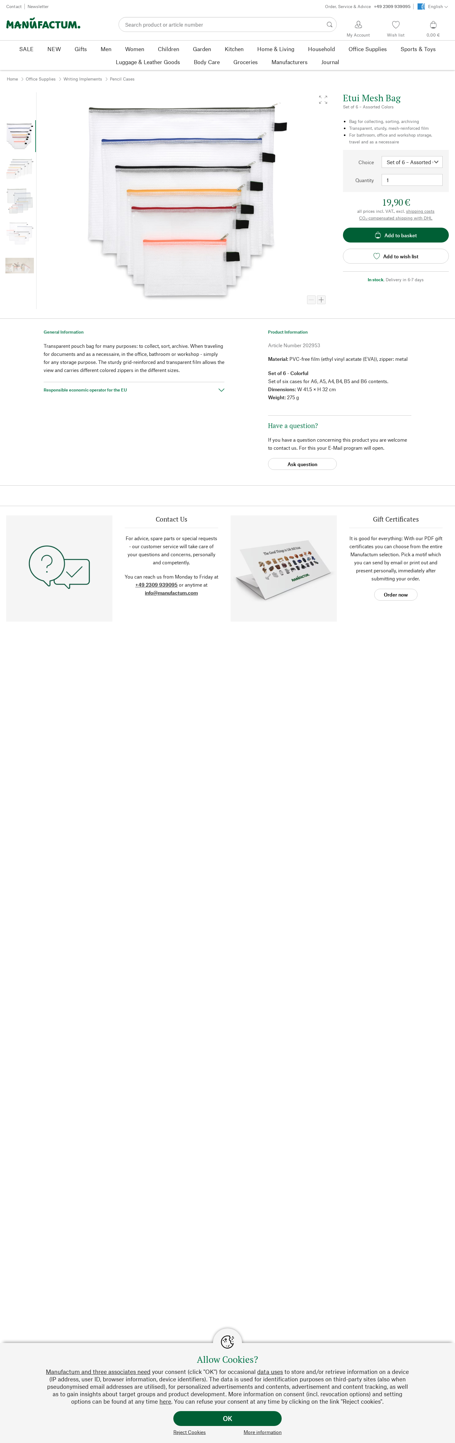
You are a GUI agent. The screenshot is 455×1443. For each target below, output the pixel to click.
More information (263, 1432)
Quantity (364, 180)
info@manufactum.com (171, 593)
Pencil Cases (122, 78)
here (165, 1401)
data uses (270, 1371)
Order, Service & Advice (367, 6)
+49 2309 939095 (156, 585)
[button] (323, 99)
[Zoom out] (311, 299)
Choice (366, 162)
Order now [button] (396, 594)
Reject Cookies (189, 1432)
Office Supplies (41, 78)
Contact (14, 6)
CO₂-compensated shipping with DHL (395, 218)
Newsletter (38, 6)
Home (12, 78)
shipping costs (420, 211)
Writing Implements (82, 78)
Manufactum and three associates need (98, 1371)
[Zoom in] (321, 299)
